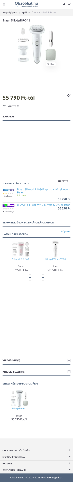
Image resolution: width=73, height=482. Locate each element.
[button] (68, 4)
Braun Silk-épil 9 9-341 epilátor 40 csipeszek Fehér (43, 191)
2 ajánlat (8, 117)
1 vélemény (8, 196)
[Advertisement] (36, 155)
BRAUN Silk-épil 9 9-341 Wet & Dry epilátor (43, 205)
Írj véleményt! (8, 212)
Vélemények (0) (11, 360)
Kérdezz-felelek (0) (14, 372)
